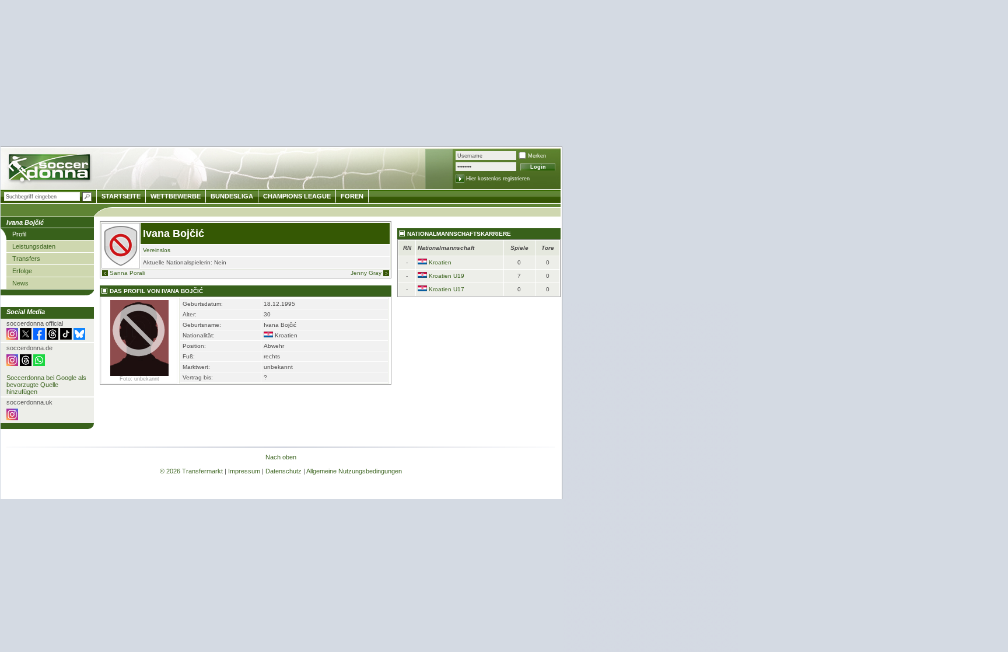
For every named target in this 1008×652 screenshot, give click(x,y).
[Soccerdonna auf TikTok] (66, 337)
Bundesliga (232, 196)
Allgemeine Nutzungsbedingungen (354, 471)
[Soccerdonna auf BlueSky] (79, 337)
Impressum (244, 471)
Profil (19, 234)
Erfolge (22, 270)
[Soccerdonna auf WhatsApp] (39, 363)
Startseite (121, 196)
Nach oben (280, 457)
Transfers (26, 258)
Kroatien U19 (446, 276)
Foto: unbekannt (139, 379)
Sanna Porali (127, 273)
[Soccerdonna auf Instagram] (12, 337)
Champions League (297, 196)
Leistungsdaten (33, 246)
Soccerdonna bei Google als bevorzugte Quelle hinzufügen (46, 384)
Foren (352, 196)
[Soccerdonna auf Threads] (52, 337)
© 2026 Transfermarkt (191, 471)
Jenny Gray (366, 273)
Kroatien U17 (446, 289)
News (20, 283)
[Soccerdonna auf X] (26, 337)
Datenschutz (283, 471)
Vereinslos (156, 250)
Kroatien (440, 262)
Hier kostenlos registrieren (498, 179)
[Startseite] (50, 169)
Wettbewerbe (175, 196)
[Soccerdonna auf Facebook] (39, 337)
